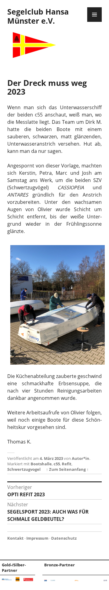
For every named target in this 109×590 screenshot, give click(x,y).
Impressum (37, 538)
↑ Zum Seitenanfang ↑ (67, 469)
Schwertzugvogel (24, 469)
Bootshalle (41, 464)
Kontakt (15, 538)
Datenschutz (64, 538)
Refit (66, 464)
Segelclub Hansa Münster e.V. (38, 16)
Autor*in (80, 458)
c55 (57, 464)
